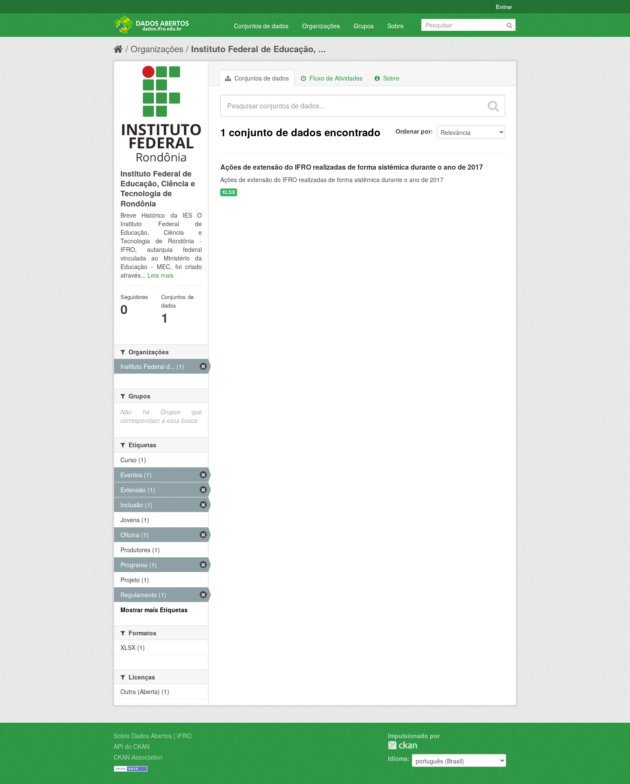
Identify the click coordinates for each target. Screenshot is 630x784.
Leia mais (160, 275)
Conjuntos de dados (261, 25)
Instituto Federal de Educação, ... (258, 48)
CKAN (402, 745)
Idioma (398, 758)
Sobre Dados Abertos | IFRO (153, 735)
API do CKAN (132, 746)
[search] (493, 105)
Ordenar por (413, 131)
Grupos (364, 25)
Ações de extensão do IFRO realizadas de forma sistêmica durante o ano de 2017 (351, 167)
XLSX (228, 192)
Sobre (395, 25)
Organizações (321, 25)
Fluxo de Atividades (335, 78)
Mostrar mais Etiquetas (154, 609)
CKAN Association (138, 757)
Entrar (504, 7)
